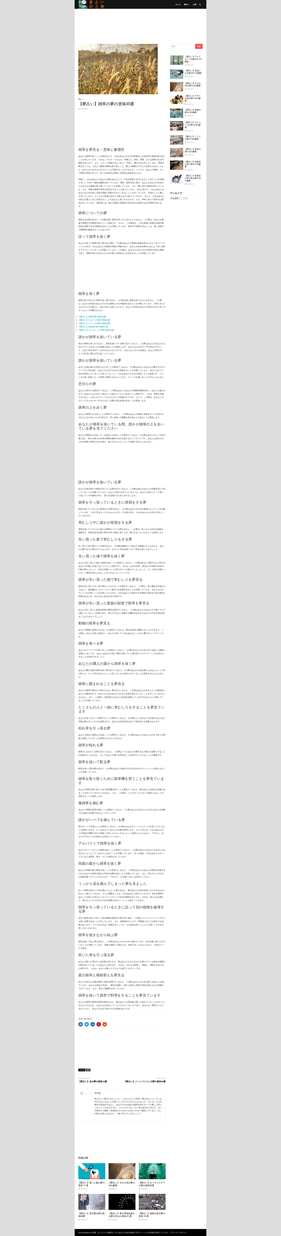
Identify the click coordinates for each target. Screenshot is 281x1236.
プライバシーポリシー (178, 1232)
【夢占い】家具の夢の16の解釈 (193, 150)
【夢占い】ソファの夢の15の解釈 (193, 137)
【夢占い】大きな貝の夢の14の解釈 (193, 84)
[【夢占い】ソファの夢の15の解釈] (176, 136)
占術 (194, 4)
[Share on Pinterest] (98, 1024)
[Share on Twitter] (86, 1024)
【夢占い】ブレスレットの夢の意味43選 (96, 330)
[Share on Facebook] (80, 1024)
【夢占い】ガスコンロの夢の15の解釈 (193, 125)
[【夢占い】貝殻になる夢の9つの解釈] (176, 71)
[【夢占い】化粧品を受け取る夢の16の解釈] (176, 176)
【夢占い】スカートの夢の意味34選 (94, 320)
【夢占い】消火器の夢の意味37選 (93, 326)
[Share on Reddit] (105, 1024)
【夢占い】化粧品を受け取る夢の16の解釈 (193, 178)
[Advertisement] (140, 24)
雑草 (88, 1070)
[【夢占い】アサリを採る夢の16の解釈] (176, 96)
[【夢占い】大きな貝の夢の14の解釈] (176, 83)
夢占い (186, 4)
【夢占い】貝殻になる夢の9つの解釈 (193, 71)
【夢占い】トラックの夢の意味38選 (94, 323)
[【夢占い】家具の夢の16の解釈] (176, 149)
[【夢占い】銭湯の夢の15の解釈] (176, 110)
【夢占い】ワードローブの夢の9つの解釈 (193, 59)
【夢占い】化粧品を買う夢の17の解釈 (193, 164)
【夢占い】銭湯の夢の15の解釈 (193, 111)
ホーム (178, 4)
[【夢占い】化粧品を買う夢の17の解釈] (176, 162)
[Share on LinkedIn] (92, 1024)
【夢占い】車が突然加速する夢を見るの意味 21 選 (122, 1214)
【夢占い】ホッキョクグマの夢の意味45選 (152, 1184)
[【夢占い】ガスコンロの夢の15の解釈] (176, 122)
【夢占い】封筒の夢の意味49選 (92, 316)
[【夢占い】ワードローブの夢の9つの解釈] (176, 57)
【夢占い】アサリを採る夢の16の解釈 (193, 98)
